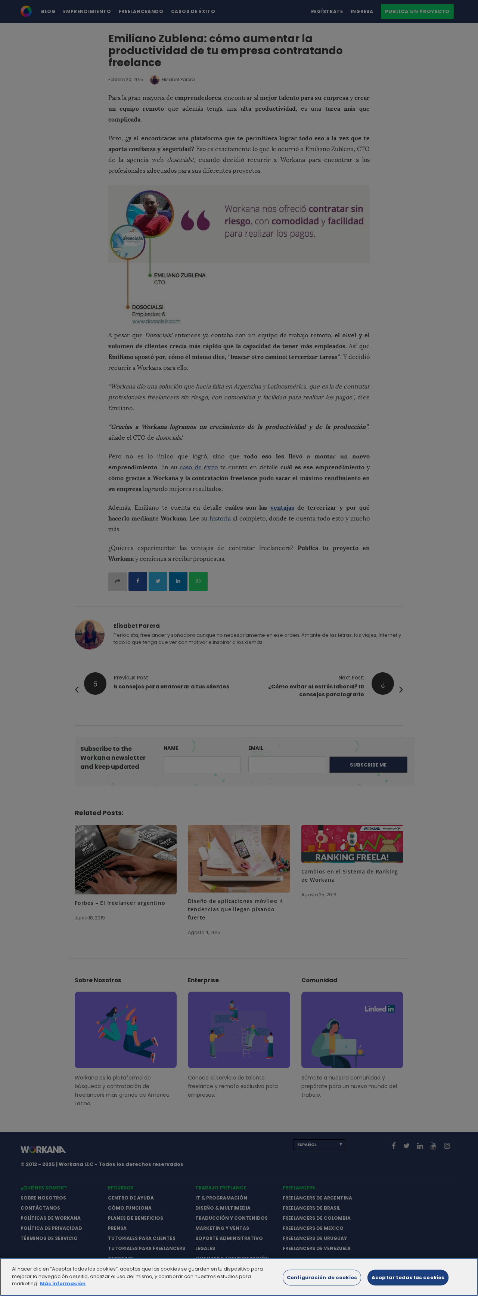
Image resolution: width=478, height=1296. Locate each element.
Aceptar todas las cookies (408, 1277)
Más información (63, 1283)
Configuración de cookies (322, 1277)
